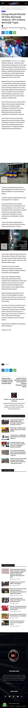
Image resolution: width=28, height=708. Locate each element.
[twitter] (9, 696)
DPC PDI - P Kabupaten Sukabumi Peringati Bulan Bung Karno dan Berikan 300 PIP (18, 608)
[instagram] (13, 696)
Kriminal (3, 11)
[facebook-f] (5, 696)
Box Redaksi (12, 706)
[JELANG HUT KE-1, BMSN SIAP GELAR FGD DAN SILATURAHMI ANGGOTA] (5, 437)
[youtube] (17, 696)
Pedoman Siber (18, 706)
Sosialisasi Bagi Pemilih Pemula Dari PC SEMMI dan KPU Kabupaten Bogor (7, 381)
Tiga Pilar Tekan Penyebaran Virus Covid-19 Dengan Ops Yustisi (17, 622)
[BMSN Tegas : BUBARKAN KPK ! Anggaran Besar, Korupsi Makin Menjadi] (5, 429)
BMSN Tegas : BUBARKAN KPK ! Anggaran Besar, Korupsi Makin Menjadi (18, 429)
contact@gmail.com (17, 683)
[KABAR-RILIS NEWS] (14, 655)
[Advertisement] (14, 145)
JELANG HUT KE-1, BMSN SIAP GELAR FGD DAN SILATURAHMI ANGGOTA (18, 437)
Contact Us (24, 706)
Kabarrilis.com (16, 61)
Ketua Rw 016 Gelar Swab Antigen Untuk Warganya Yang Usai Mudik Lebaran (17, 600)
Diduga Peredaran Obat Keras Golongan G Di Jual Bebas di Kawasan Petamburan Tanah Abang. (20, 382)
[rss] (21, 696)
